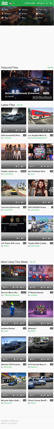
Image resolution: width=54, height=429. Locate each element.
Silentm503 (8, 367)
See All (50, 67)
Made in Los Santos (9, 423)
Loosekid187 (8, 210)
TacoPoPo (7, 138)
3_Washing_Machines (11, 295)
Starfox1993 (35, 246)
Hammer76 (8, 403)
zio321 (6, 331)
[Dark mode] (47, 3)
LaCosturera (35, 210)
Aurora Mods (8, 174)
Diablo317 (34, 367)
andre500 (34, 295)
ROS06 (6, 246)
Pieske (33, 403)
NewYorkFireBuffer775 (39, 138)
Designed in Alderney (9, 420)
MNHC (33, 331)
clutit (32, 174)
